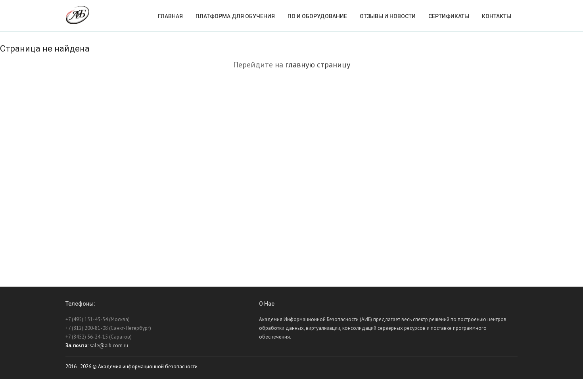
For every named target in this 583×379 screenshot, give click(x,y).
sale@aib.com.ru (109, 345)
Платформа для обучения (235, 16)
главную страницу (317, 64)
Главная (170, 16)
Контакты (496, 16)
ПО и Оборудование (317, 16)
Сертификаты (448, 16)
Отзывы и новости (388, 16)
